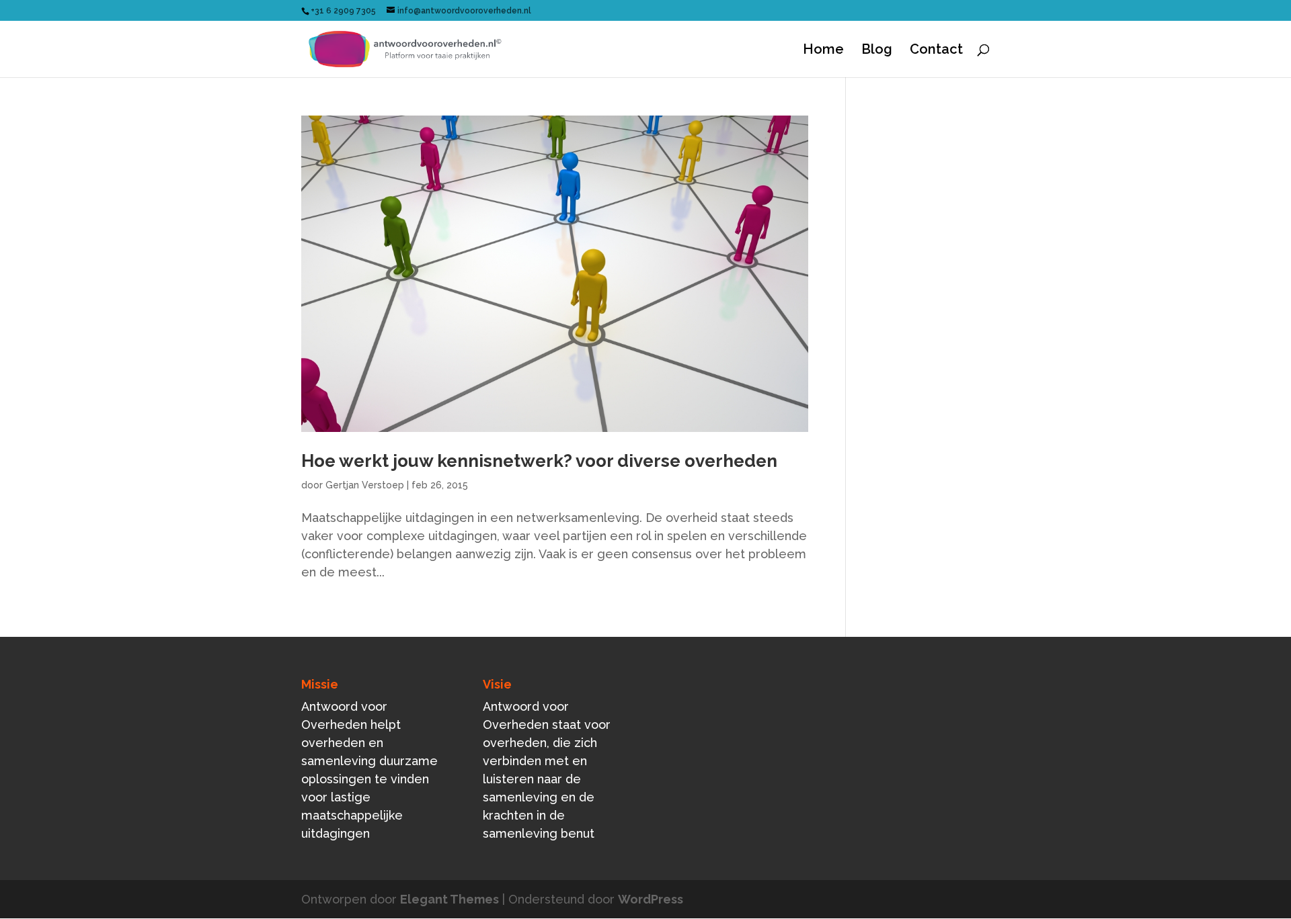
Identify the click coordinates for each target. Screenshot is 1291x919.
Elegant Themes (449, 899)
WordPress (650, 899)
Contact (936, 50)
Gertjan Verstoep (364, 485)
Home (823, 50)
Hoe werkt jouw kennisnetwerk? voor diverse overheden (539, 461)
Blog (876, 50)
